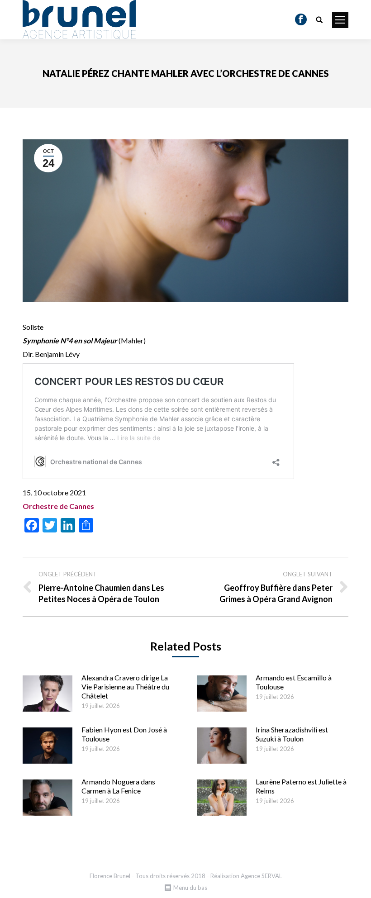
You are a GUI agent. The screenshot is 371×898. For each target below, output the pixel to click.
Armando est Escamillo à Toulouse (294, 682)
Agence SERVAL (261, 875)
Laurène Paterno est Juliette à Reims (301, 786)
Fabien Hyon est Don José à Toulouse (124, 734)
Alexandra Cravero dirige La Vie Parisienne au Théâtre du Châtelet (125, 686)
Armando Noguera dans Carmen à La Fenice (118, 786)
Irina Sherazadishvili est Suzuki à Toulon (292, 734)
